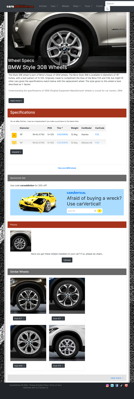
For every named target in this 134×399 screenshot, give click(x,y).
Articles (43, 6)
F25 (97, 134)
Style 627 (18, 318)
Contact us (43, 388)
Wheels (65, 6)
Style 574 (57, 366)
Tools (88, 6)
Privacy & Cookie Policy (38, 385)
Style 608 (18, 366)
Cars (53, 6)
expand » (16, 152)
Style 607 (57, 318)
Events (99, 6)
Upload (67, 260)
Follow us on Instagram (107, 385)
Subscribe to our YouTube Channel (126, 385)
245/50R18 (62, 134)
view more (116, 378)
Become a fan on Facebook (116, 385)
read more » (16, 100)
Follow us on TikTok (121, 385)
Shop (76, 6)
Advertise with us (30, 388)
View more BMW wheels (67, 168)
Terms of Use (55, 385)
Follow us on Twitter (112, 385)
